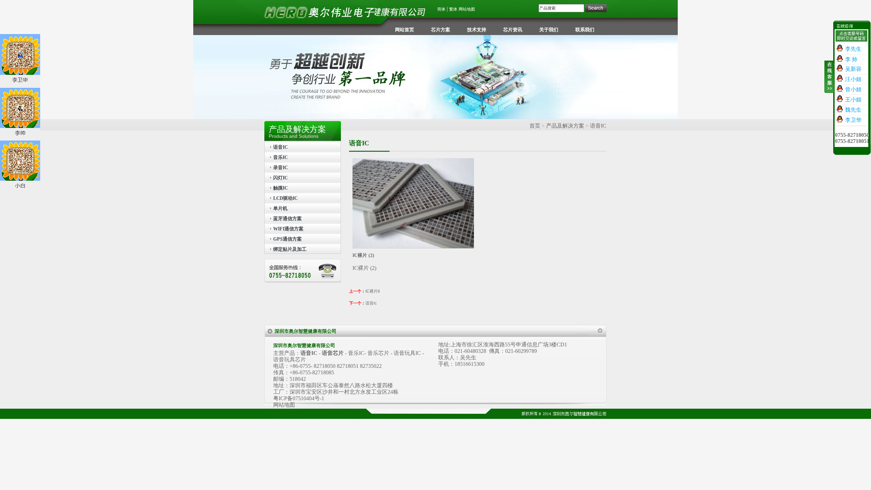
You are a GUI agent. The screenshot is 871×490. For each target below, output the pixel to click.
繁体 (453, 9)
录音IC (280, 167)
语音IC (280, 147)
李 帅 (850, 59)
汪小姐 (852, 79)
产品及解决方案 (565, 126)
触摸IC (280, 188)
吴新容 (852, 69)
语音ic (371, 303)
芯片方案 (440, 29)
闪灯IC (280, 177)
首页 (534, 126)
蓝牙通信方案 (287, 218)
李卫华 (852, 120)
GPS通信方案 (287, 239)
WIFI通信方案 (288, 228)
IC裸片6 (372, 291)
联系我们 (584, 29)
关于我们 (548, 29)
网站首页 (404, 29)
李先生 (852, 49)
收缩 (829, 81)
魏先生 (852, 110)
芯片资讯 (512, 29)
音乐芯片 (378, 353)
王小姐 (852, 99)
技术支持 (476, 29)
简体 (441, 9)
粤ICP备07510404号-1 (298, 398)
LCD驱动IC (285, 198)
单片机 (280, 208)
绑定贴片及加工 (290, 249)
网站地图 (467, 9)
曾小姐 (852, 89)
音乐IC (280, 157)
